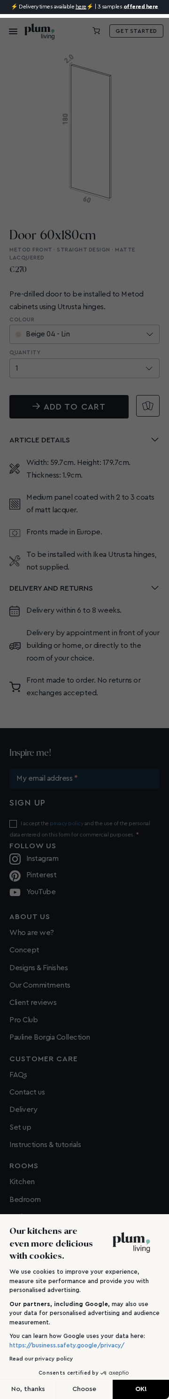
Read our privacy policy (41, 1358)
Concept (24, 950)
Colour (21, 319)
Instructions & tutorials (45, 1144)
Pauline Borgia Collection (49, 1037)
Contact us (27, 1092)
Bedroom (25, 1199)
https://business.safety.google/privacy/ (66, 1345)
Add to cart (75, 407)
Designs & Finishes (38, 968)
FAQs (18, 1075)
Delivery (23, 1109)
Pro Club (23, 1020)
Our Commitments (39, 985)
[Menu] (10, 31)
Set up (20, 1127)
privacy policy (66, 823)
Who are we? (31, 932)
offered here (140, 6)
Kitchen (22, 1182)
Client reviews (32, 1002)
